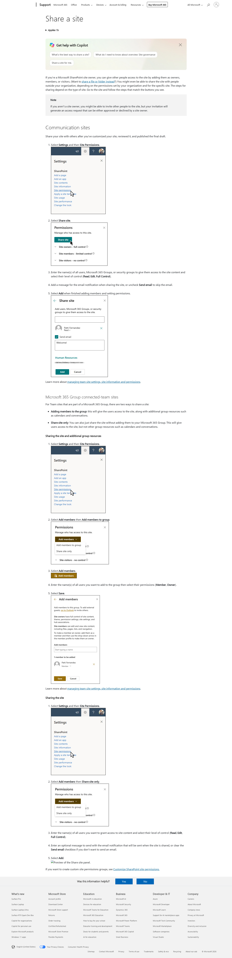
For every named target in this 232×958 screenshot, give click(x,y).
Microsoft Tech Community (164, 920)
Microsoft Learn (159, 909)
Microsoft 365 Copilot (125, 931)
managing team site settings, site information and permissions (103, 381)
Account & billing (118, 4)
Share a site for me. (62, 62)
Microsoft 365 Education (93, 915)
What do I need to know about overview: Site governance (125, 54)
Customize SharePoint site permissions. (136, 869)
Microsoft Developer (161, 904)
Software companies (161, 931)
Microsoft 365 (60, 4)
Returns (51, 915)
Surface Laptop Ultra (20, 909)
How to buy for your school (94, 920)
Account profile (54, 899)
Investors (191, 920)
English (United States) (26, 946)
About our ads (191, 951)
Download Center (55, 904)
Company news (194, 909)
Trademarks (149, 951)
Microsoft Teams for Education (95, 909)
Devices (100, 4)
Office (74, 4)
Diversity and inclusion (197, 926)
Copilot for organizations (22, 920)
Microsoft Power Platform (126, 920)
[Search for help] (208, 4)
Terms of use (134, 951)
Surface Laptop (18, 904)
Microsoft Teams (123, 926)
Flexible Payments (55, 937)
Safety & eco (163, 951)
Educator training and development (97, 926)
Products (85, 4)
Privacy (121, 951)
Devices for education (92, 904)
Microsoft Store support (58, 909)
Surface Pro (16, 899)
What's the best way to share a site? (70, 54)
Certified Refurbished (57, 926)
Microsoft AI (121, 899)
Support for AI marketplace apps (166, 915)
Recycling (177, 951)
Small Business (122, 937)
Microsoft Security (123, 904)
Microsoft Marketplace (162, 926)
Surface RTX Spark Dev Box (23, 915)
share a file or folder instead (98, 81)
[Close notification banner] (181, 45)
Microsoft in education (92, 899)
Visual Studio (158, 937)
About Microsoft (194, 904)
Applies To (53, 30)
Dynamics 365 (122, 909)
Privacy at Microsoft (196, 915)
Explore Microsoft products (23, 931)
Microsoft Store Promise (58, 931)
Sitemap (91, 951)
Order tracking (54, 920)
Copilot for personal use (21, 926)
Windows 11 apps (19, 937)
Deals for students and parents (96, 931)
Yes (124, 881)
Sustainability (193, 937)
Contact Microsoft (106, 951)
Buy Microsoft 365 (157, 4)
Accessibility (193, 931)
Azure (155, 899)
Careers (191, 899)
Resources (136, 4)
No (145, 881)
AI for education (89, 937)
